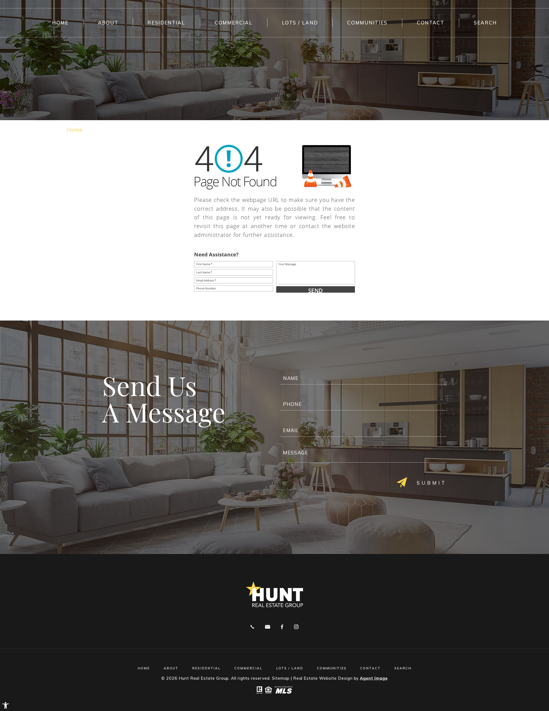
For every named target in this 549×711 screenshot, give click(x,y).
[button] (5, 705)
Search (485, 23)
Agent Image (374, 678)
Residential (166, 23)
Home (60, 23)
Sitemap (280, 678)
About (108, 23)
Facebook (282, 627)
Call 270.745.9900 (252, 627)
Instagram (296, 627)
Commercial (234, 23)
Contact (430, 23)
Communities (367, 23)
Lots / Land (300, 23)
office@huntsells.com (267, 627)
